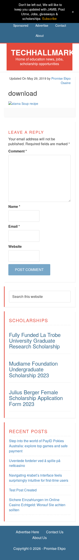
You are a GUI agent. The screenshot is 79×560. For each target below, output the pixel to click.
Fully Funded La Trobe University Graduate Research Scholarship (35, 340)
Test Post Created (23, 489)
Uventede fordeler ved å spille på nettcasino (34, 463)
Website (15, 246)
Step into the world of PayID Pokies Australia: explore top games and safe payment (38, 445)
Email (14, 226)
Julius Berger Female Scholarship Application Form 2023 (36, 398)
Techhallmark (42, 52)
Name (14, 206)
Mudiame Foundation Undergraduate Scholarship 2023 (33, 369)
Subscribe (49, 18)
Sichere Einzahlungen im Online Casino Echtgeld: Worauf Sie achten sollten (37, 504)
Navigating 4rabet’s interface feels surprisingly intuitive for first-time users (38, 478)
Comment (17, 151)
